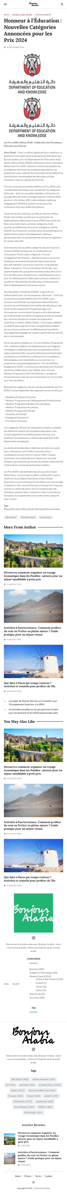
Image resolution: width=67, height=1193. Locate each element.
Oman (39, 986)
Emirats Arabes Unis (42, 1090)
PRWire (45, 1107)
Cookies (48, 1176)
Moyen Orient (43, 14)
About (18, 1176)
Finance (15, 1096)
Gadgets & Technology (40, 972)
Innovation (45, 517)
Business (33, 969)
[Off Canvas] (5, 4)
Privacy (27, 1176)
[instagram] (33, 1182)
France (33, 1096)
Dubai (18, 1090)
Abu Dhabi (11, 517)
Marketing (44, 1101)
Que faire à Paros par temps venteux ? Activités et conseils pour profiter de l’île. (30, 684)
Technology (33, 1112)
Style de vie (35, 993)
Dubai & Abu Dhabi (22, 14)
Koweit (39, 982)
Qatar (39, 990)
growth (51, 1096)
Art (10, 1085)
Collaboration (28, 517)
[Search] (62, 4)
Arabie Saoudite (44, 1079)
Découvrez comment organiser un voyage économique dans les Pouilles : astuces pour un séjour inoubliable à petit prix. (33, 576)
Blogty (47, 1188)
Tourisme (34, 997)
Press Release (24, 1107)
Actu (6, 14)
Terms (38, 1176)
